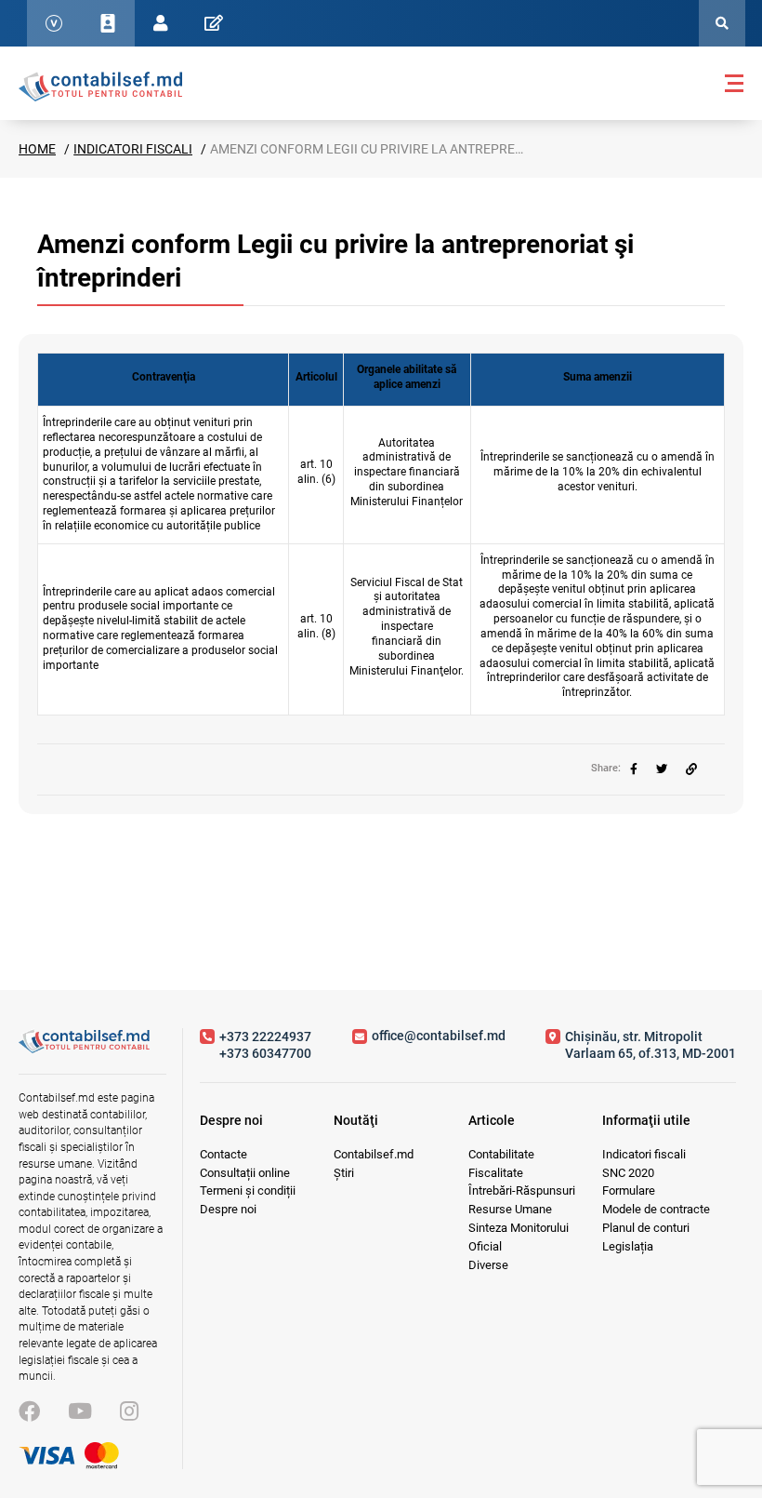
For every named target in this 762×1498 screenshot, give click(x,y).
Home (37, 148)
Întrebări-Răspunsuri (521, 1190)
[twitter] (662, 769)
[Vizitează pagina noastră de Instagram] (129, 1412)
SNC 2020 (628, 1173)
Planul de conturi (646, 1228)
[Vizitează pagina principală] (100, 85)
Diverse (488, 1265)
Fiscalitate (495, 1173)
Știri (344, 1173)
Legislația (627, 1246)
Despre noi (228, 1209)
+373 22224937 (265, 1036)
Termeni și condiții (248, 1190)
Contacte (223, 1154)
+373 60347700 (265, 1053)
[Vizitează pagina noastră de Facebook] (29, 1412)
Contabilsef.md (374, 1154)
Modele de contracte (656, 1209)
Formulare (628, 1190)
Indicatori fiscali (132, 148)
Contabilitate (501, 1154)
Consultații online (245, 1173)
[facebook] (634, 769)
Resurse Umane (510, 1209)
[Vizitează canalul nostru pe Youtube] (80, 1412)
